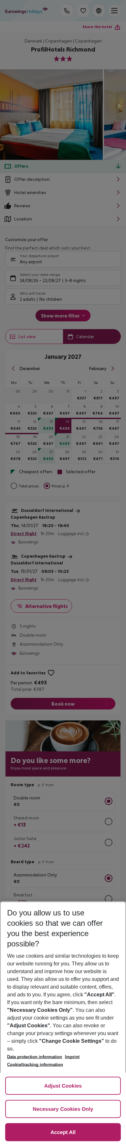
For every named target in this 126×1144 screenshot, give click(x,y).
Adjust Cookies (63, 1086)
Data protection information (34, 1056)
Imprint (72, 1056)
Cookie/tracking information (35, 1064)
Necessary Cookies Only (63, 1109)
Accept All (63, 1132)
